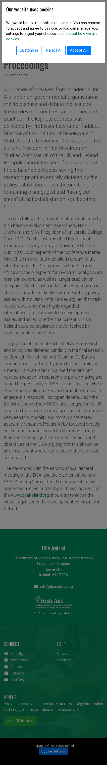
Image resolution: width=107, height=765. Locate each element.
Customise (29, 50)
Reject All (54, 50)
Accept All (79, 50)
